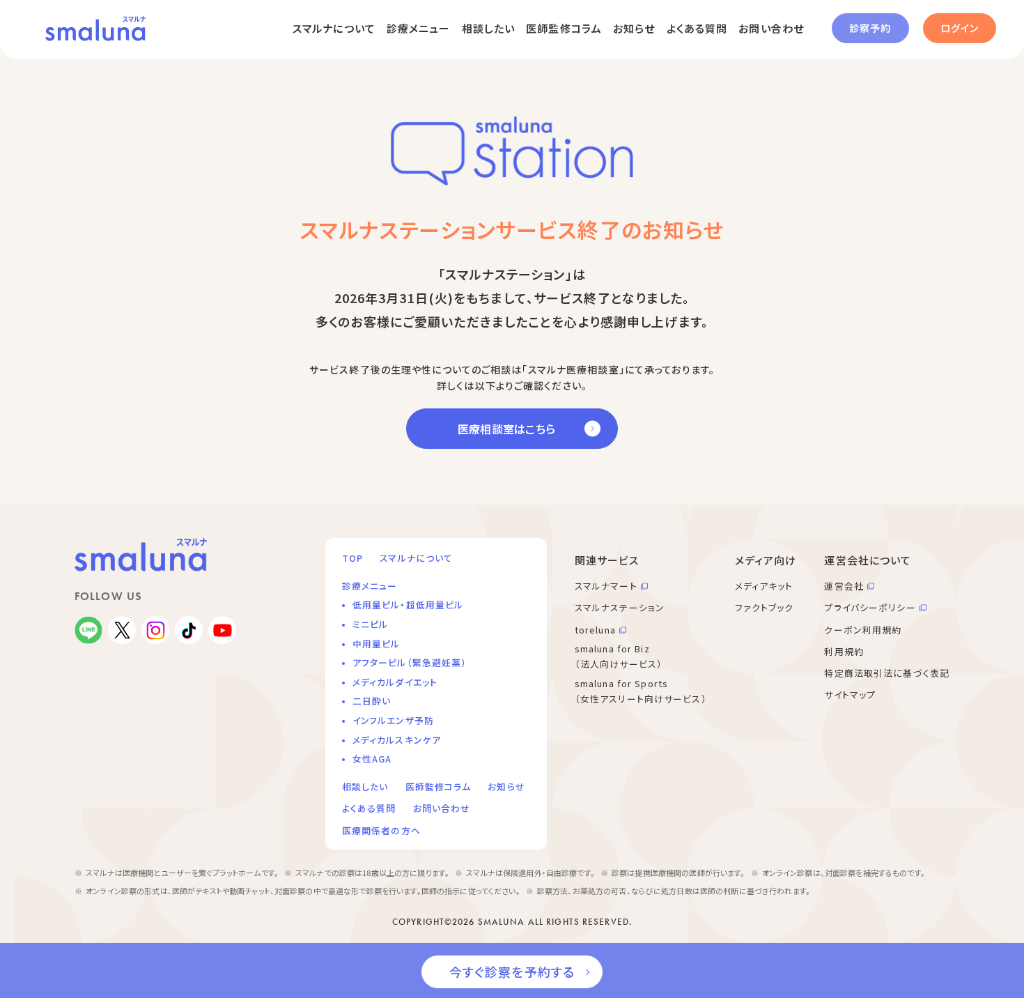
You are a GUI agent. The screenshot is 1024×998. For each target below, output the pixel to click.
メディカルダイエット (394, 682)
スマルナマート (606, 585)
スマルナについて (334, 28)
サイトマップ (850, 694)
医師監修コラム (564, 28)
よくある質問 (697, 28)
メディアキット (764, 585)
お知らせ (634, 28)
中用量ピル (376, 643)
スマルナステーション (620, 607)
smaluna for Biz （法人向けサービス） (618, 656)
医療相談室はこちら (507, 428)
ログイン (959, 28)
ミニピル (370, 624)
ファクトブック (764, 607)
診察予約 (870, 28)
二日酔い (371, 700)
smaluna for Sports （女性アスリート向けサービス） (641, 691)
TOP (352, 558)
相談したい (488, 28)
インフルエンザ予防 (393, 720)
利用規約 (843, 651)
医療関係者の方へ (381, 830)
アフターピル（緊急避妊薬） (409, 662)
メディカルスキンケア (396, 739)
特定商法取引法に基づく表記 (886, 673)
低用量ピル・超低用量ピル (407, 604)
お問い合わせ (771, 28)
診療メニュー (419, 28)
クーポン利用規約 (862, 629)
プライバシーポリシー (869, 607)
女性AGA (372, 758)
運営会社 (843, 585)
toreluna (595, 629)
